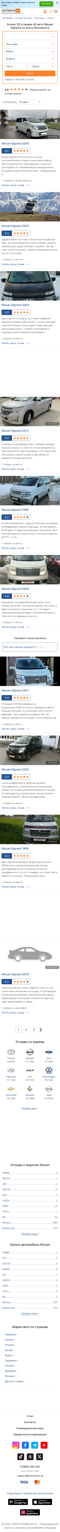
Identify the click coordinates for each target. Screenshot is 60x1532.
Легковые (39, 18)
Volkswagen (49, 1078)
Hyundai (11, 1078)
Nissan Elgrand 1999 (15, 509)
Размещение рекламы (30, 1428)
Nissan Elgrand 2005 (15, 143)
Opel (48, 1097)
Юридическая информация (30, 1434)
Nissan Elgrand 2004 (15, 305)
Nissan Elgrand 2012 (15, 430)
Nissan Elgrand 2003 (15, 225)
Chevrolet (11, 1097)
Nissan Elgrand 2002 (15, 769)
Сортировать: (9, 102)
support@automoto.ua (30, 1475)
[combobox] (30, 51)
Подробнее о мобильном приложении (30, 1493)
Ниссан (50, 18)
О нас (30, 1415)
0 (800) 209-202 (30, 1466)
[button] (57, 11)
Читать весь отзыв (13, 185)
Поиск (30, 73)
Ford (49, 1060)
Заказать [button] (46, 3)
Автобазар (7, 18)
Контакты (30, 1422)
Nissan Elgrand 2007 (15, 690)
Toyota (11, 1060)
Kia (30, 1078)
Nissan (30, 1060)
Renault (30, 1097)
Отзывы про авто (23, 18)
